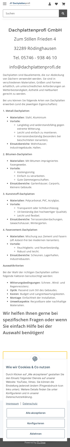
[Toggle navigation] (4, 2)
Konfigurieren (35, 423)
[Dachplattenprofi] (19, 4)
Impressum (12, 403)
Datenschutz (30, 403)
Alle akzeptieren (36, 412)
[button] (49, 4)
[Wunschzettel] (56, 4)
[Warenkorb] (63, 4)
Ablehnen (36, 433)
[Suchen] (63, 13)
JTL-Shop (41, 442)
